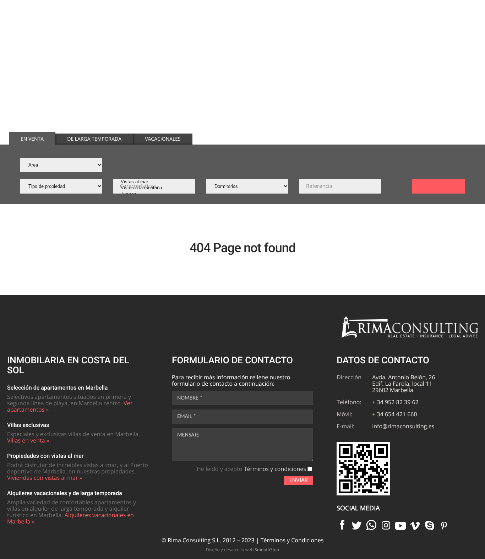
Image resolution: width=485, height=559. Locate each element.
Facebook (342, 525)
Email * (186, 416)
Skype (429, 525)
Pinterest (444, 525)
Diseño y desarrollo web (242, 550)
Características (138, 186)
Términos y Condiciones (292, 540)
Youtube (400, 525)
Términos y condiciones (275, 469)
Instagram (386, 525)
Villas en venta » (28, 440)
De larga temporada (94, 139)
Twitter (357, 525)
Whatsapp (371, 525)
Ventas (314, 23)
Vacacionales (163, 139)
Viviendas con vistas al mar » (44, 478)
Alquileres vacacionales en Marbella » (70, 518)
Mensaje (188, 435)
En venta (32, 139)
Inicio (280, 23)
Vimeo (415, 525)
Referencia (319, 186)
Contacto (463, 23)
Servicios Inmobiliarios (414, 23)
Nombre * (189, 398)
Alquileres (355, 23)
